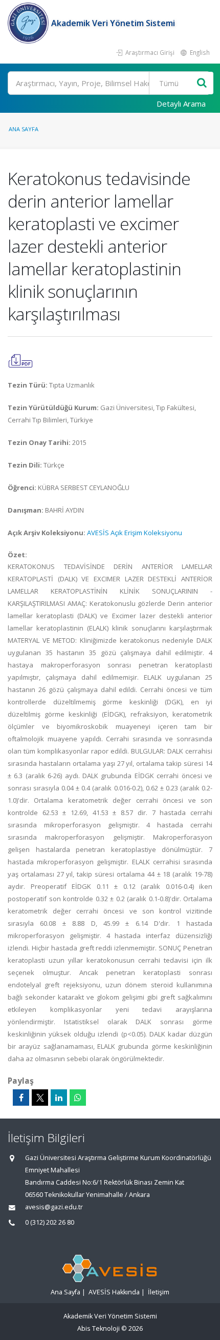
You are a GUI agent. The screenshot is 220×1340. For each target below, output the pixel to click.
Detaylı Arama (181, 103)
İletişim (158, 1292)
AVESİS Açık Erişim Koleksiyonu (134, 532)
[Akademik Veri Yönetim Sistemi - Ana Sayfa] (29, 23)
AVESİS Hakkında (114, 1292)
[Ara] (201, 83)
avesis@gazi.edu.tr (54, 1207)
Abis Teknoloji (98, 1328)
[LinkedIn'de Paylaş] (59, 1097)
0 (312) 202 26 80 (49, 1222)
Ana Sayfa (23, 129)
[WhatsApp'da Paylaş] (78, 1097)
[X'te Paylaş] (40, 1097)
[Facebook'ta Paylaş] (21, 1097)
